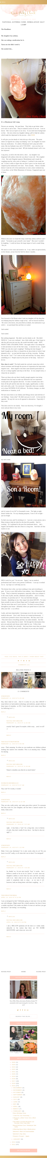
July (15, 1099)
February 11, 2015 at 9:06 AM (12, 743)
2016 (14, 1083)
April (15, 1106)
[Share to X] (18, 660)
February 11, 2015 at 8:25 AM (12, 698)
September (18, 1094)
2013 (14, 1144)
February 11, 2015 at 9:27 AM (12, 785)
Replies (12, 717)
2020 (14, 1074)
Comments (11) (24, 664)
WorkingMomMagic (10, 783)
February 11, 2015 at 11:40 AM (18, 722)
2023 (14, 1067)
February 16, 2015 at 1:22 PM (12, 847)
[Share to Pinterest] (23, 660)
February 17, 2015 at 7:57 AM (18, 824)
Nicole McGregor (15, 721)
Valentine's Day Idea (19, 1134)
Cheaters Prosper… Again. (21, 1136)
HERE (33, 135)
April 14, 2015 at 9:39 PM (16, 922)
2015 (14, 1085)
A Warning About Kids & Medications (24, 1129)
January (17, 1139)
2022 (14, 1069)
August (16, 1097)
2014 (14, 1142)
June (15, 1101)
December (17, 1087)
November (17, 1090)
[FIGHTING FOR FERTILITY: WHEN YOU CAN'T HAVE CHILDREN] (17, 1046)
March (16, 1108)
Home (23, 971)
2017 (14, 1081)
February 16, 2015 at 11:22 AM (13, 801)
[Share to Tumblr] (26, 660)
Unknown (5, 696)
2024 (14, 1064)
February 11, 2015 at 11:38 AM (18, 766)
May (15, 1104)
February (17, 1111)
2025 (14, 1062)
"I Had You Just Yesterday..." (22, 1115)
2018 (14, 1078)
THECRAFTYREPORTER (10, 742)
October (17, 1092)
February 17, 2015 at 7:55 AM (18, 867)
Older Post (41, 971)
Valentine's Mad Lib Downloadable (23, 1131)
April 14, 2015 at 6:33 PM (11, 897)
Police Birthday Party (19, 1113)
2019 (14, 1076)
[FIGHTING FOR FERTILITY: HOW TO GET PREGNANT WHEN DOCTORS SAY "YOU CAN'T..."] (17, 1033)
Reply (3, 712)
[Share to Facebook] (21, 660)
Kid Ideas (13, 656)
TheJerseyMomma (9, 895)
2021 (14, 1071)
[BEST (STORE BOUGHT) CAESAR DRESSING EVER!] (30, 1046)
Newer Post (6, 971)
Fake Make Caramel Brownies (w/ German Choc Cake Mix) (23, 1122)
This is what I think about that (31, 656)
